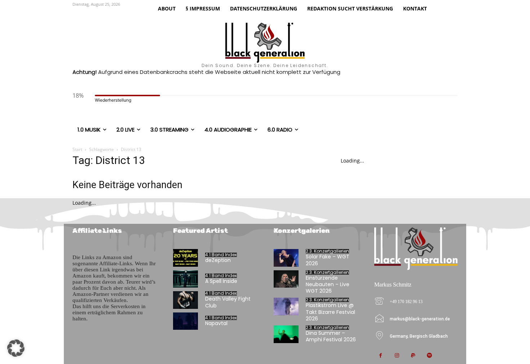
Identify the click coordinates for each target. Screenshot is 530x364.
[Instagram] (396, 356)
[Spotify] (429, 356)
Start (77, 149)
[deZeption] (185, 258)
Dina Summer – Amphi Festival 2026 (331, 336)
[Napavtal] (185, 321)
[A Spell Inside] (185, 279)
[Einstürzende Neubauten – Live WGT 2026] (286, 279)
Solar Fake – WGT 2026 (327, 260)
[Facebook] (380, 356)
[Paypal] (413, 356)
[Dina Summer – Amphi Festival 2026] (286, 334)
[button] (16, 348)
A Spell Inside (221, 281)
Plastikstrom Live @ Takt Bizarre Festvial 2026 (330, 312)
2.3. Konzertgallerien (327, 251)
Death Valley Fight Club (228, 302)
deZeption (218, 260)
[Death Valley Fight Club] (185, 300)
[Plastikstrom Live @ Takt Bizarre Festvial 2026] (286, 306)
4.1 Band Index (221, 255)
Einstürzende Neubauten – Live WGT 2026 (327, 284)
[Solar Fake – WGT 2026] (286, 258)
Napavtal (216, 323)
